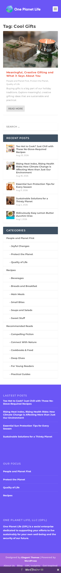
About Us (9, 565)
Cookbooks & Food (22, 350)
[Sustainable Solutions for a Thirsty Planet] (10, 201)
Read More (15, 108)
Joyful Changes (20, 246)
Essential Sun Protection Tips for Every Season (35, 185)
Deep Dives (18, 358)
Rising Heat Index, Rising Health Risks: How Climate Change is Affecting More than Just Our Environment (35, 168)
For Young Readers (22, 366)
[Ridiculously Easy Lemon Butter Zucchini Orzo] (10, 215)
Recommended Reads (19, 326)
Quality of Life (13, 84)
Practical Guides (20, 374)
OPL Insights (32, 565)
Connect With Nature (24, 342)
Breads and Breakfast (24, 286)
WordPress (30, 561)
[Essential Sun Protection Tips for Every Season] (10, 186)
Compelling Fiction (22, 334)
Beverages (17, 278)
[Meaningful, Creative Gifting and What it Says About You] (30, 49)
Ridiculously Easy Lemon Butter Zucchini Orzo (35, 214)
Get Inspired (50, 565)
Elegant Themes (30, 557)
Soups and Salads (21, 310)
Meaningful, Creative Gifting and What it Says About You (30, 74)
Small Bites (17, 302)
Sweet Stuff (18, 318)
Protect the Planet (39, 81)
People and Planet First (17, 81)
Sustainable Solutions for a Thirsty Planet (32, 200)
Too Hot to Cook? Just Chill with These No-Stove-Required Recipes (35, 149)
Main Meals (17, 294)
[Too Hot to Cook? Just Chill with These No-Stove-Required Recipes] (10, 148)
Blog (20, 565)
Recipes (11, 270)
